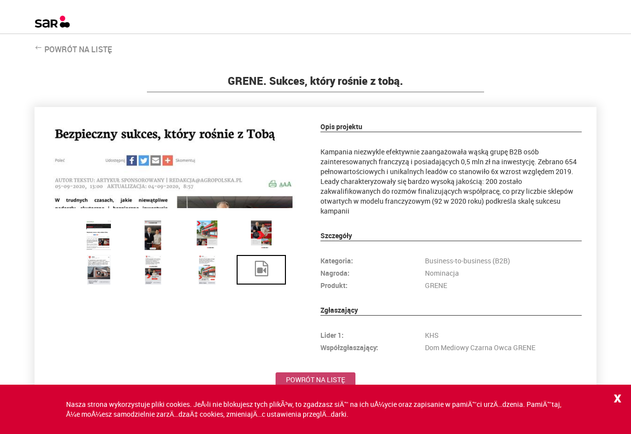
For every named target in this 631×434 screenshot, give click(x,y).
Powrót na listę (315, 379)
